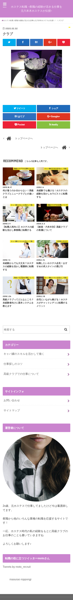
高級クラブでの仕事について (21, 373)
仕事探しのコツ (13, 363)
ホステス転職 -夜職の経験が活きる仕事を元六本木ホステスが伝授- (36, 8)
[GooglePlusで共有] (50, 42)
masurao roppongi (20, 579)
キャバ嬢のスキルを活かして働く (24, 353)
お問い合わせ (12, 400)
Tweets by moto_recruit (17, 566)
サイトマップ (12, 410)
